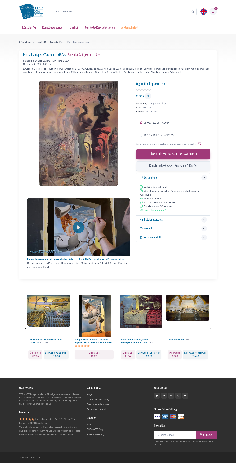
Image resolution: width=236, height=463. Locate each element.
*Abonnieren (206, 434)
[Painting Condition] (164, 103)
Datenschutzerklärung (98, 399)
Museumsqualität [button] (152, 237)
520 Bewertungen (39, 423)
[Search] (192, 11)
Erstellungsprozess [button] (153, 219)
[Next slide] (210, 328)
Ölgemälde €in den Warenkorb (173, 154)
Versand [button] (148, 228)
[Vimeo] (178, 396)
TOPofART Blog (95, 429)
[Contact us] (200, 144)
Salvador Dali (56, 42)
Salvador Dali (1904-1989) (84, 55)
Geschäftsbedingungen (98, 404)
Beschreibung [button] (150, 177)
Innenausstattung (95, 434)
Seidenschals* (129, 27)
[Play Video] (78, 227)
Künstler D (41, 42)
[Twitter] (157, 396)
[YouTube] (185, 396)
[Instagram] (171, 396)
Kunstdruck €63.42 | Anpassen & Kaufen (173, 166)
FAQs (89, 394)
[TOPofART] (31, 11)
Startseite (26, 42)
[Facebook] (164, 396)
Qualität (74, 27)
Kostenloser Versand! (155, 210)
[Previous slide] (25, 328)
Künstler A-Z (29, 27)
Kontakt (90, 424)
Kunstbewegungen (53, 27)
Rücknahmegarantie (97, 409)
